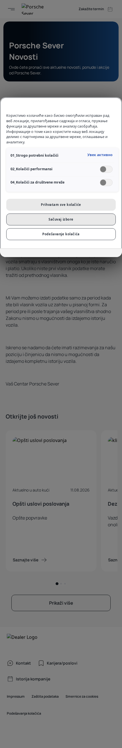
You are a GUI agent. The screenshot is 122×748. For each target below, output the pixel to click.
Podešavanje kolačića (60, 234)
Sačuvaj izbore (61, 219)
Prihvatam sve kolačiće (61, 204)
